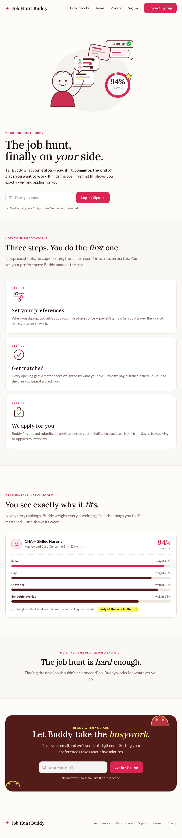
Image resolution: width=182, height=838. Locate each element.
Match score (124, 823)
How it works (79, 8)
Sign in (133, 8)
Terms (99, 8)
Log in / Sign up (160, 8)
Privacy (116, 8)
